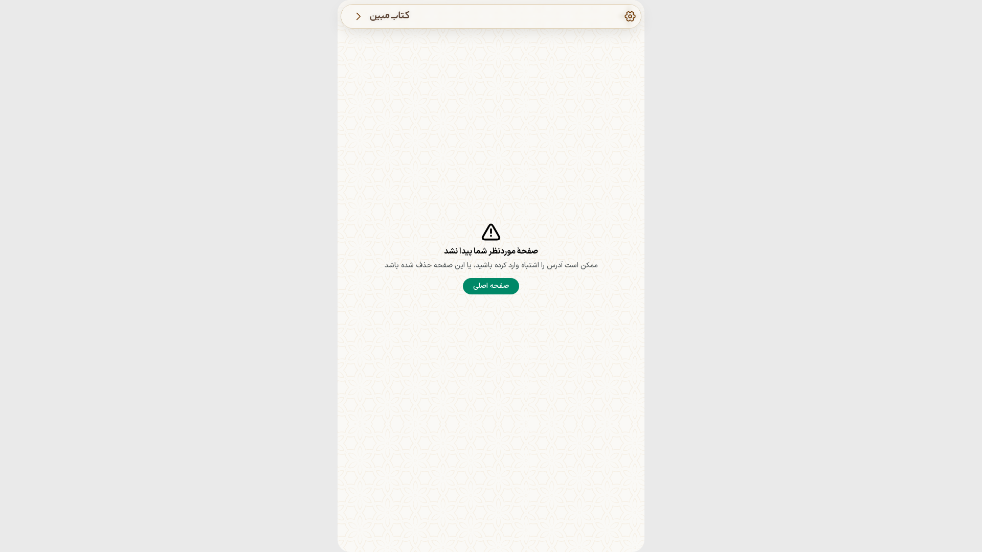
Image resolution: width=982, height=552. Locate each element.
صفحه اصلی (491, 286)
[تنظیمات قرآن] (630, 16)
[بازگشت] (358, 16)
